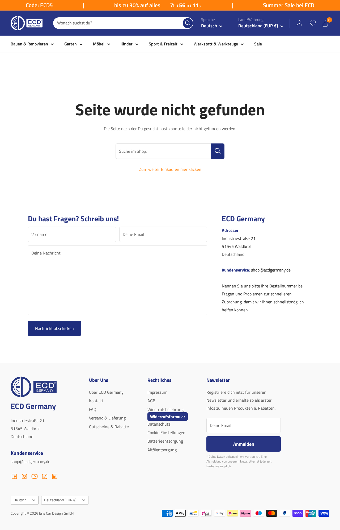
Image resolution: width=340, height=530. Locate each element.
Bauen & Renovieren (29, 44)
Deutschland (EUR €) (60, 500)
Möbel (98, 44)
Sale (258, 44)
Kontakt (96, 400)
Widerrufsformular (167, 416)
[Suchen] (188, 23)
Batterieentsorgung (165, 441)
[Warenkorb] (325, 23)
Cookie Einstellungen (166, 432)
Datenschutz (158, 424)
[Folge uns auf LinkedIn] (54, 476)
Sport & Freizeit (163, 44)
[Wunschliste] (313, 23)
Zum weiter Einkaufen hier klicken (170, 169)
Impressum (157, 392)
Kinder (127, 44)
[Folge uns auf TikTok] (44, 476)
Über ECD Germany (106, 392)
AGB (151, 400)
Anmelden (243, 444)
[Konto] (299, 23)
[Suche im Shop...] (217, 151)
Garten (70, 44)
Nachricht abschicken (54, 328)
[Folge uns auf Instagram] (24, 476)
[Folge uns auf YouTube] (34, 476)
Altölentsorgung (162, 450)
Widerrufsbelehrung (165, 409)
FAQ (92, 409)
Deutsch (20, 500)
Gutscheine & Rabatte (109, 426)
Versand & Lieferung (107, 418)
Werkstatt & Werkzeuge (216, 44)
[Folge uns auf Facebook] (14, 476)
